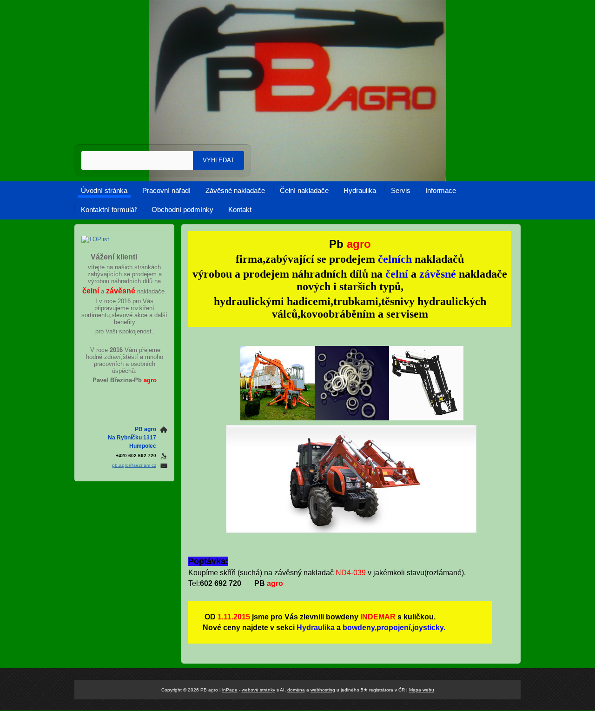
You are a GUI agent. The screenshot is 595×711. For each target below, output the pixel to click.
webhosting (323, 689)
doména (296, 689)
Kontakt (239, 209)
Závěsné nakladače (235, 190)
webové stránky (258, 689)
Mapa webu (421, 689)
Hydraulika (360, 190)
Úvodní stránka (104, 190)
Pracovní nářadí (166, 190)
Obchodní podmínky (182, 209)
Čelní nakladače (304, 190)
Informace (440, 190)
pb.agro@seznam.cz (134, 465)
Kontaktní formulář (109, 209)
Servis (400, 190)
